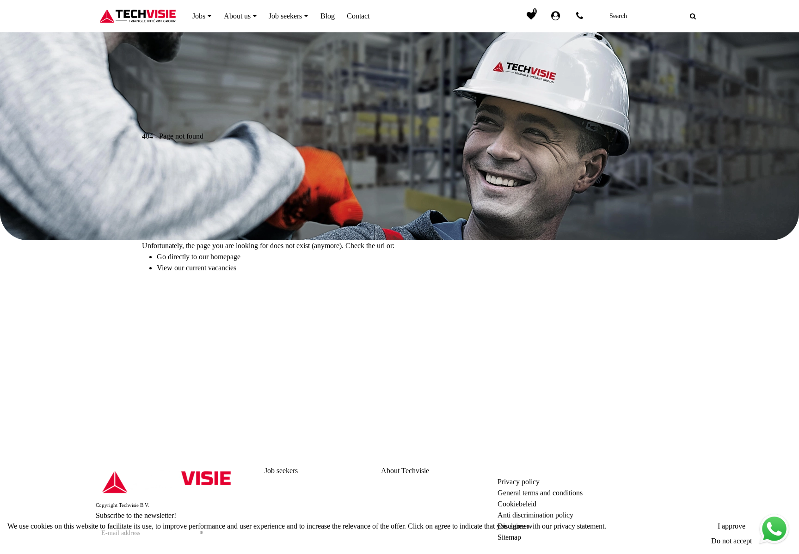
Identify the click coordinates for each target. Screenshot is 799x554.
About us (394, 482)
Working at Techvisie (412, 493)
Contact (392, 504)
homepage (225, 257)
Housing (276, 504)
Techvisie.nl (641, 492)
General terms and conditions (540, 493)
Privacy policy (519, 482)
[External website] (557, 16)
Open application (289, 493)
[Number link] (581, 16)
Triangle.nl (639, 481)
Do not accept (731, 541)
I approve (731, 526)
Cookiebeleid (517, 504)
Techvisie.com (645, 503)
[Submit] (693, 16)
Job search (279, 482)
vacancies (222, 268)
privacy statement (578, 526)
